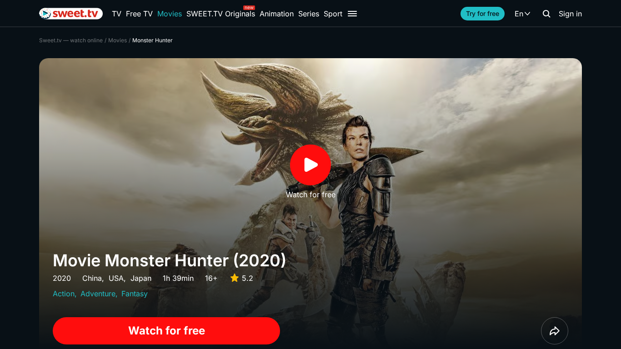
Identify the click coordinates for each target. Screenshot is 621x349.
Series (308, 13)
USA (116, 278)
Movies (169, 13)
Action (64, 293)
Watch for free (166, 330)
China (92, 278)
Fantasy (134, 293)
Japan (140, 278)
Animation (277, 13)
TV (116, 13)
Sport (333, 13)
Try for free (482, 13)
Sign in (570, 13)
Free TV (139, 13)
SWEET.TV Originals (220, 13)
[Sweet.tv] (71, 14)
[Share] (554, 330)
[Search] (546, 13)
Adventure (97, 293)
